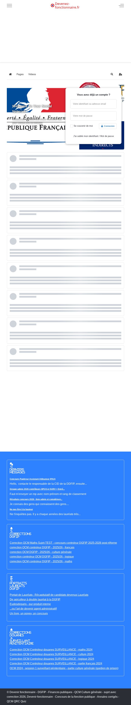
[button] (111, 74)
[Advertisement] (65, 37)
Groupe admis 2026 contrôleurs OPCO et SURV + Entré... (37, 489)
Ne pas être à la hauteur (21, 509)
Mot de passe (107, 136)
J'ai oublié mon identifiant (85, 136)
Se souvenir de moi (83, 126)
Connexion (108, 126)
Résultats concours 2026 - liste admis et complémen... (36, 499)
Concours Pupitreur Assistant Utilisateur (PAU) (32, 479)
